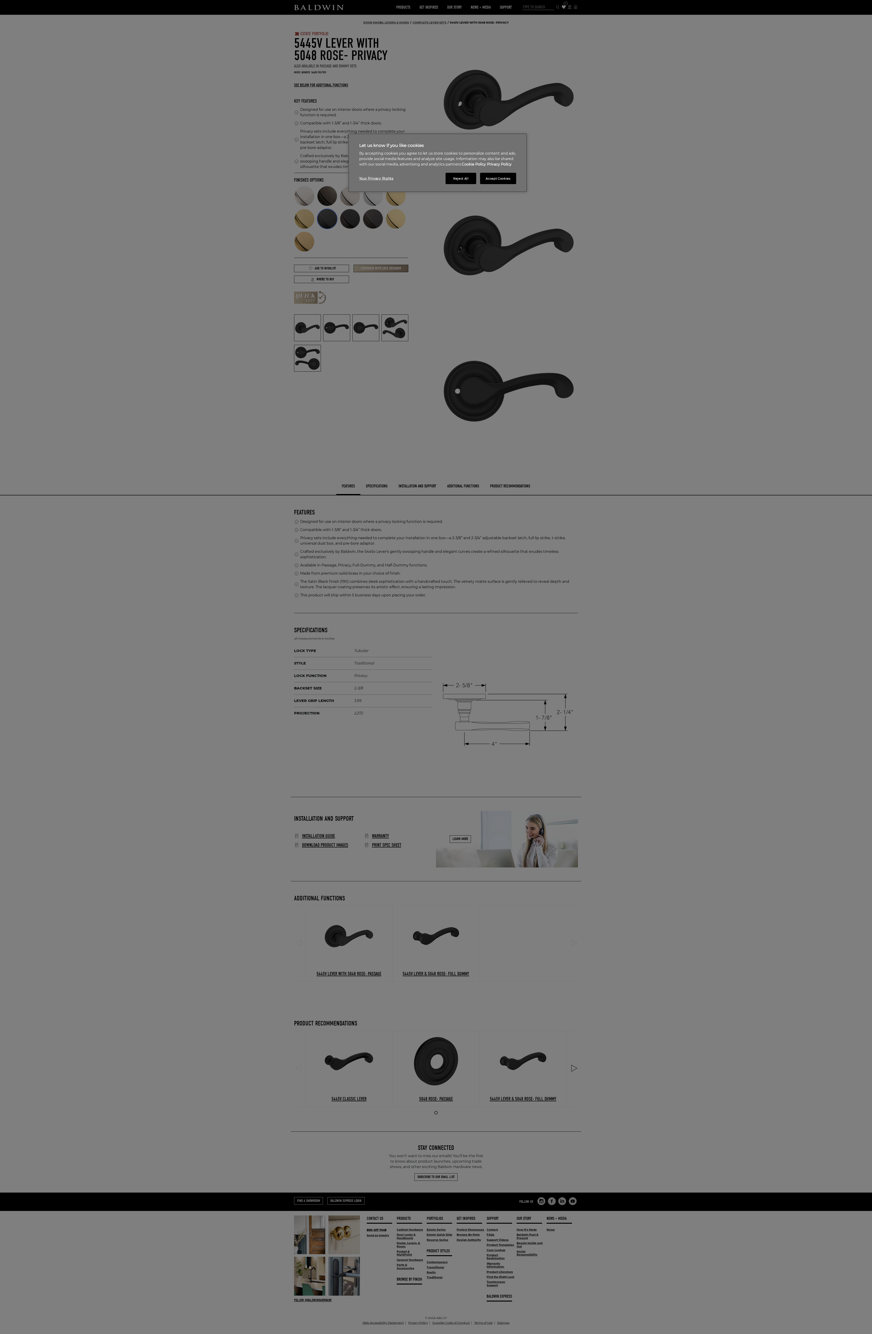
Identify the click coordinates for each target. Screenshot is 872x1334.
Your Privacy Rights (376, 178)
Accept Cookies (498, 178)
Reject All (461, 178)
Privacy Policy (499, 164)
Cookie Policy (474, 164)
